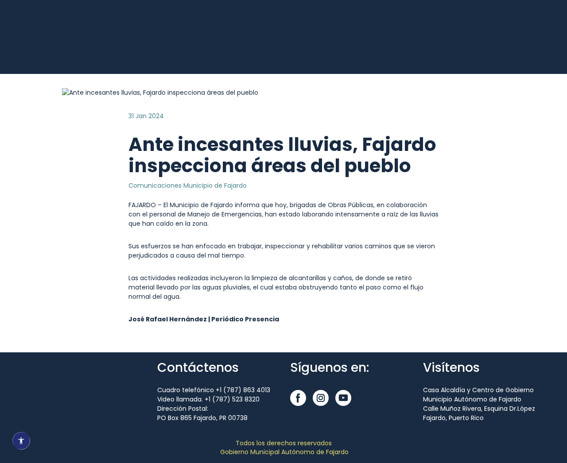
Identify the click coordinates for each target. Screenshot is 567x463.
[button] (298, 398)
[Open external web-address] (49, 47)
